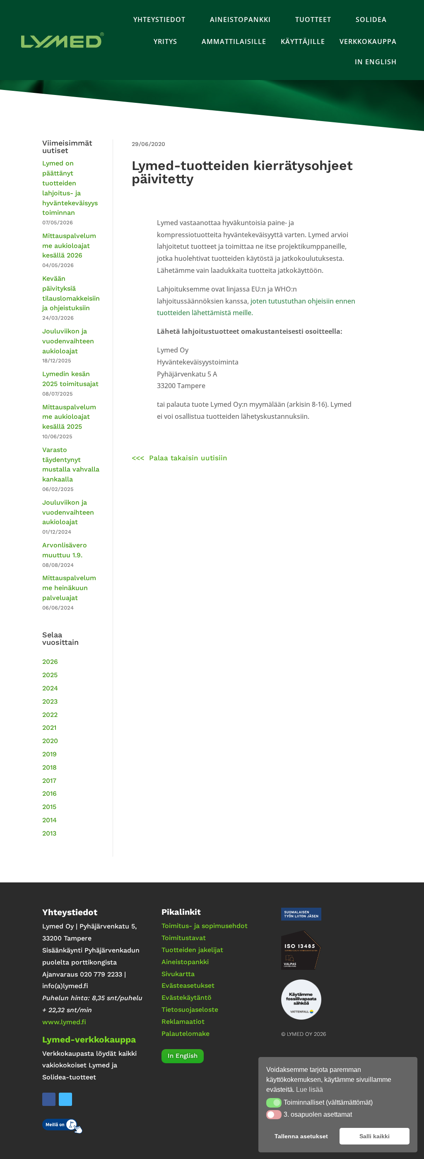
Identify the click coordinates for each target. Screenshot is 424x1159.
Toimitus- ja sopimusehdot (204, 926)
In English (183, 1055)
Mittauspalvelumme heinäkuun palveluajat (69, 588)
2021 (49, 727)
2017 (49, 781)
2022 (50, 715)
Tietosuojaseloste (189, 1009)
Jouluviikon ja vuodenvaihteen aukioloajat (68, 341)
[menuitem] (164, 19)
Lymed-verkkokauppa (89, 1039)
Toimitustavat (183, 938)
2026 (50, 662)
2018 (49, 767)
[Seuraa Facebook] (48, 1099)
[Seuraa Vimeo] (65, 1099)
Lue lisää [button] (309, 1089)
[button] (274, 1102)
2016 (49, 793)
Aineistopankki (185, 962)
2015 (49, 807)
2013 (49, 833)
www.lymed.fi (64, 1022)
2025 (50, 675)
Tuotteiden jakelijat (192, 950)
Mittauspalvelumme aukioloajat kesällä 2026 (69, 246)
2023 (50, 701)
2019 (49, 754)
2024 (50, 688)
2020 (50, 741)
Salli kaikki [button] (374, 1136)
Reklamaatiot (183, 1021)
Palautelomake (185, 1034)
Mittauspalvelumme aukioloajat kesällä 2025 (69, 417)
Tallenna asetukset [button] (301, 1136)
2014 (49, 820)
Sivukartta (178, 974)
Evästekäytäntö (186, 997)
